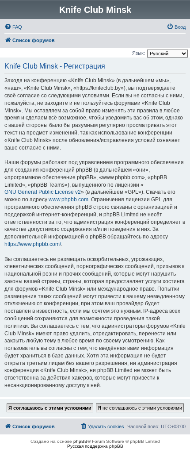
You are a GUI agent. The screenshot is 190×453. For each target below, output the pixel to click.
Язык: (138, 53)
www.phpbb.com (68, 199)
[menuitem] (13, 27)
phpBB (80, 441)
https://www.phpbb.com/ (32, 244)
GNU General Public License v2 (42, 192)
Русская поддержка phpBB (95, 446)
